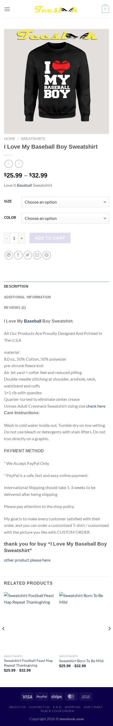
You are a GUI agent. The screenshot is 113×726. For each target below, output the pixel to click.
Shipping (73, 707)
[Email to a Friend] (37, 255)
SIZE (8, 201)
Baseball (24, 185)
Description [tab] (16, 286)
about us (17, 707)
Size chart (93, 707)
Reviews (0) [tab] (15, 308)
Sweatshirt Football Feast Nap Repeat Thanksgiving (28, 662)
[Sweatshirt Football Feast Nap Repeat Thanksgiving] (29, 622)
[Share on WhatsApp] (8, 255)
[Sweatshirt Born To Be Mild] (84, 622)
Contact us (39, 707)
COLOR (10, 218)
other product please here (27, 559)
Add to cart (50, 238)
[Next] (109, 639)
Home (9, 139)
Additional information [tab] (27, 297)
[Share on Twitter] (27, 255)
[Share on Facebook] (18, 255)
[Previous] (3, 639)
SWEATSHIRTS (33, 139)
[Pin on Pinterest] (46, 255)
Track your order (57, 711)
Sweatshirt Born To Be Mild (81, 661)
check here (95, 405)
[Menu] (7, 9)
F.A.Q (57, 707)
